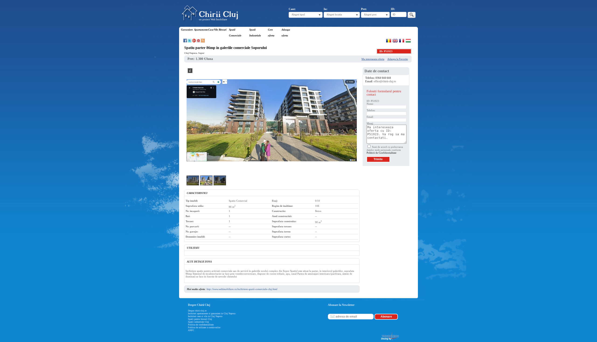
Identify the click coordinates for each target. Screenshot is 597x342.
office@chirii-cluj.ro (385, 81)
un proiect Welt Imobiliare (213, 19)
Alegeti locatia (334, 14)
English (395, 40)
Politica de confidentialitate (201, 324)
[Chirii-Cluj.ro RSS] (203, 41)
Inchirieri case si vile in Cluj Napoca (205, 316)
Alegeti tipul (298, 14)
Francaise (401, 40)
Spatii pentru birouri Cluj (200, 319)
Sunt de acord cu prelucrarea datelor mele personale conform (385, 149)
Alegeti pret (370, 14)
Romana (388, 40)
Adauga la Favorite (397, 59)
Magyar (408, 40)
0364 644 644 (383, 77)
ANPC (191, 330)
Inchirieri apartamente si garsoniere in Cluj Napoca (211, 313)
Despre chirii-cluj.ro (197, 310)
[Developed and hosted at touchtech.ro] (390, 340)
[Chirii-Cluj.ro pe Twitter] (189, 41)
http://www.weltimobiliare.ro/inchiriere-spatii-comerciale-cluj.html (242, 289)
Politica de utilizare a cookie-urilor (204, 327)
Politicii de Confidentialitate (381, 152)
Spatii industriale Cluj (198, 322)
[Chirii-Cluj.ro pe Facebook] (185, 41)
